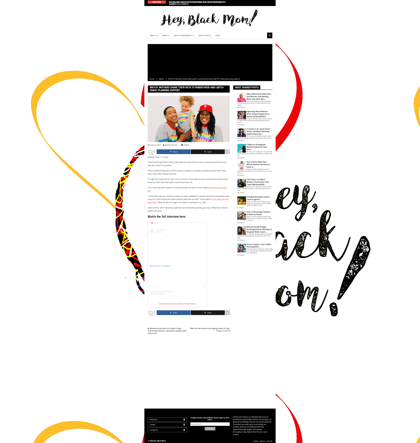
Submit (269, 441)
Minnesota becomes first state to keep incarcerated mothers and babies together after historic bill (167, 331)
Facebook (153, 419)
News (164, 35)
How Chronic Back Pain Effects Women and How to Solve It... (258, 164)
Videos (186, 145)
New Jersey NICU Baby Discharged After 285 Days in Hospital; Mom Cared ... (259, 229)
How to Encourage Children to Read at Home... (258, 213)
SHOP (217, 35)
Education (204, 35)
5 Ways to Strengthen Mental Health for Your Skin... (257, 147)
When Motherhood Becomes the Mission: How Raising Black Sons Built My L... (259, 96)
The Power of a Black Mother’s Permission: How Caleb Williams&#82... (258, 182)
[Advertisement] (210, 61)
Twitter (152, 424)
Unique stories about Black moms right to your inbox (210, 419)
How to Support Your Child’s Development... (259, 245)
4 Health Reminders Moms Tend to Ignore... (258, 198)
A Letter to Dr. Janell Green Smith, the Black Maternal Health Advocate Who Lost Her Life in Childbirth (197, 3)
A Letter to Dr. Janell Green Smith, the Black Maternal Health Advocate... (258, 131)
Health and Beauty (183, 35)
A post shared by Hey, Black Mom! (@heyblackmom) (177, 303)
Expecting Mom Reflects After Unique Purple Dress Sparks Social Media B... (258, 114)
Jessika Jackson (171, 145)
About (153, 35)
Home (255, 441)
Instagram (153, 430)
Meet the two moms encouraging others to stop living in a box (210, 329)
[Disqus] (188, 367)
